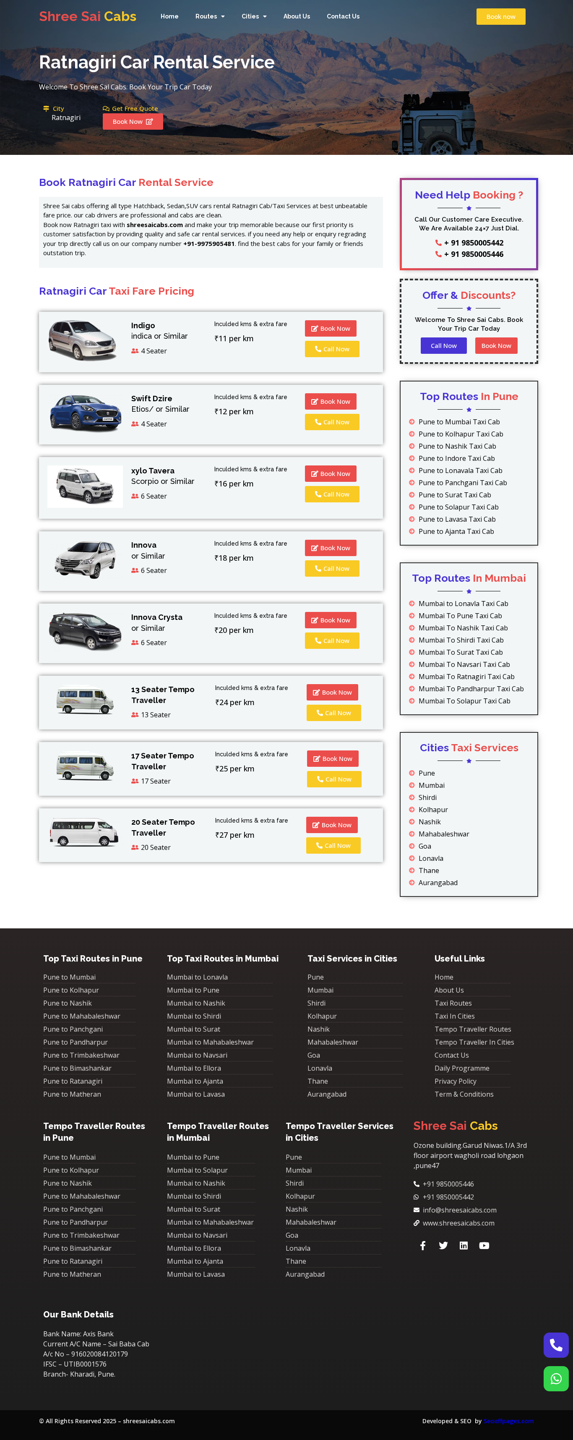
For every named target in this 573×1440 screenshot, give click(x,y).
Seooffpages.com (509, 1421)
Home (170, 16)
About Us (297, 16)
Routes (206, 16)
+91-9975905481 (209, 243)
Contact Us (343, 16)
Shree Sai (87, 16)
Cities (250, 16)
